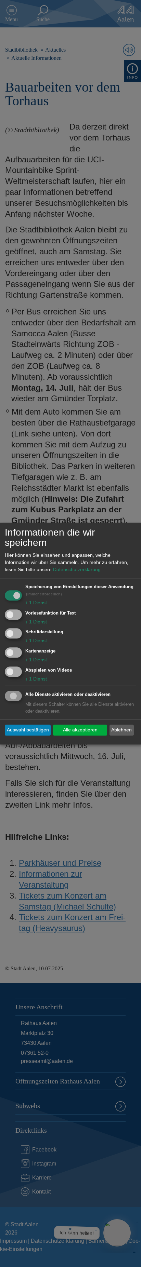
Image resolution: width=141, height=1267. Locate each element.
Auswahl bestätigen (28, 730)
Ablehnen (121, 730)
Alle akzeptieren (80, 730)
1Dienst (36, 602)
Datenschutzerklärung (77, 569)
